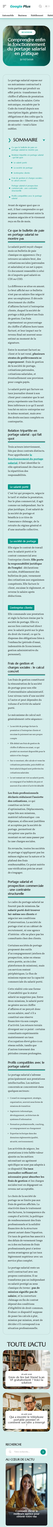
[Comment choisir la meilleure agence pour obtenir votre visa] (26, 1494)
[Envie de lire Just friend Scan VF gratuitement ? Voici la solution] (26, 1369)
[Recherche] (40, 6)
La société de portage (23, 167)
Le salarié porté (20, 162)
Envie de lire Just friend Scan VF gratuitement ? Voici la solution (26, 1380)
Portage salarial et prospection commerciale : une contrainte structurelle (25, 188)
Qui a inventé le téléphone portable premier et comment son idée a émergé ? (26, 1421)
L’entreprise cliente (22, 173)
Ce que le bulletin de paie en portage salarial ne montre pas (25, 148)
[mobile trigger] (5, 6)
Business (27, 32)
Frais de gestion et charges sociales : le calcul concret (27, 179)
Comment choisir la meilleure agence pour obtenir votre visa (26, 1513)
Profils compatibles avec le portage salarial (27, 197)
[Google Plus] (20, 6)
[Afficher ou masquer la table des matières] (41, 140)
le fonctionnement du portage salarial (25, 459)
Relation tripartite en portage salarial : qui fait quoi (27, 156)
